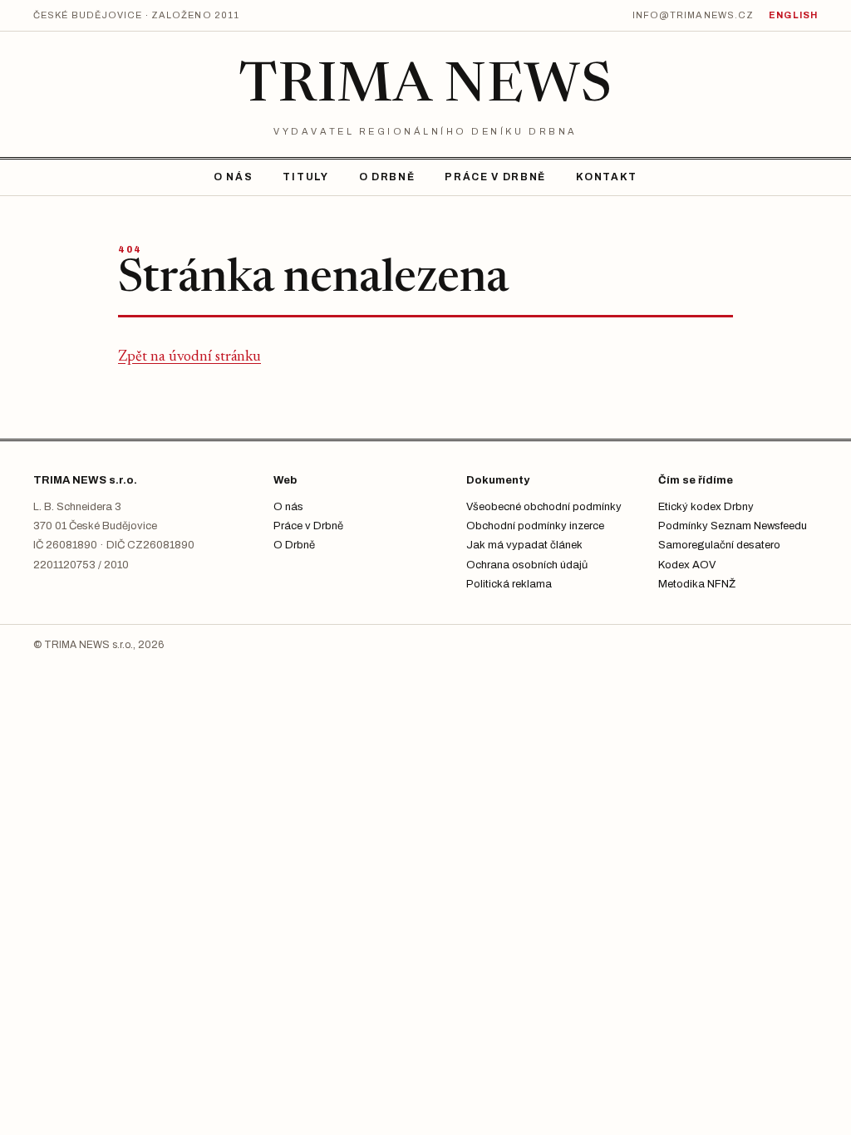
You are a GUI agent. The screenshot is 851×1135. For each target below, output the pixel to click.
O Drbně (387, 177)
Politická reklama (509, 584)
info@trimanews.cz (693, 15)
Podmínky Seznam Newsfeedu (732, 526)
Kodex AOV (687, 565)
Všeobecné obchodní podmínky (544, 507)
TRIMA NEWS (425, 88)
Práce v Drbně (495, 177)
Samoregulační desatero (719, 545)
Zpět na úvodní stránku (189, 357)
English (793, 15)
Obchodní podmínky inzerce (535, 526)
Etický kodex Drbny (706, 507)
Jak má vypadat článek (524, 545)
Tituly (305, 177)
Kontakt (606, 177)
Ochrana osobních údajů (527, 565)
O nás (233, 177)
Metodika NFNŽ (696, 584)
